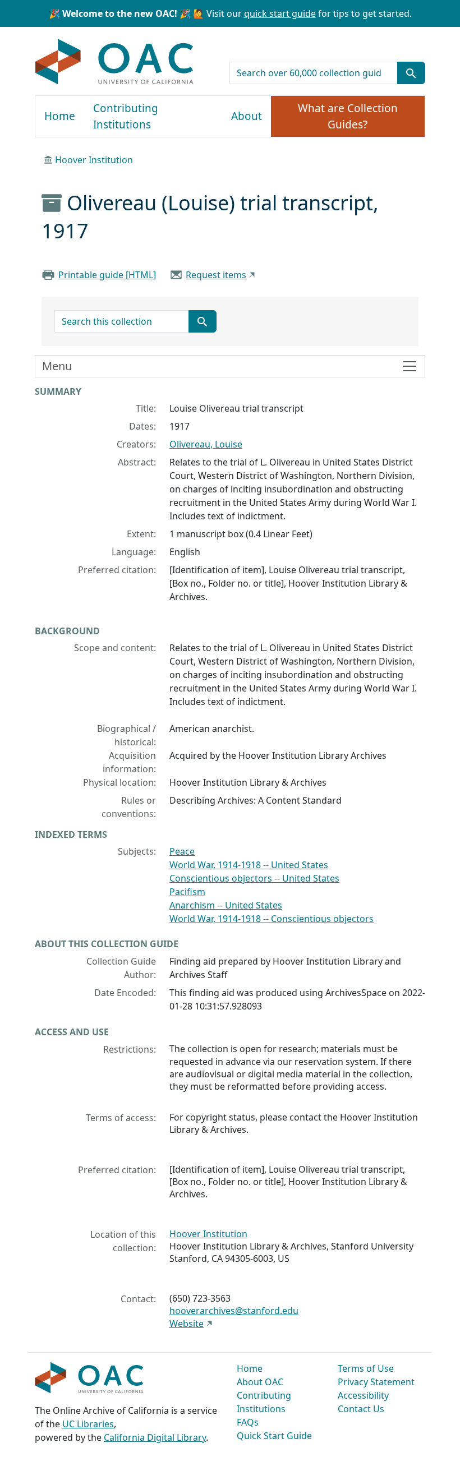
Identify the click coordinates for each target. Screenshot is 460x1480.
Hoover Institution (94, 160)
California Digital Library (155, 1437)
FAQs (248, 1422)
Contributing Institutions (125, 116)
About (246, 116)
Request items (216, 275)
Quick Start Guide (274, 1436)
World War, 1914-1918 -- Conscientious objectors (271, 918)
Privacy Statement (376, 1382)
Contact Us (361, 1409)
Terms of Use (366, 1368)
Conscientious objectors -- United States (254, 878)
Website (186, 1323)
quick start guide (280, 13)
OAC (115, 62)
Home (59, 116)
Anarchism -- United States (225, 905)
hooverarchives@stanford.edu (233, 1310)
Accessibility (363, 1395)
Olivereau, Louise (205, 444)
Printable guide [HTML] (107, 275)
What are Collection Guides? (348, 116)
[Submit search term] (411, 73)
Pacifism (187, 892)
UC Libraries (88, 1424)
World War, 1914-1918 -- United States (248, 865)
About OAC (260, 1382)
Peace (182, 851)
